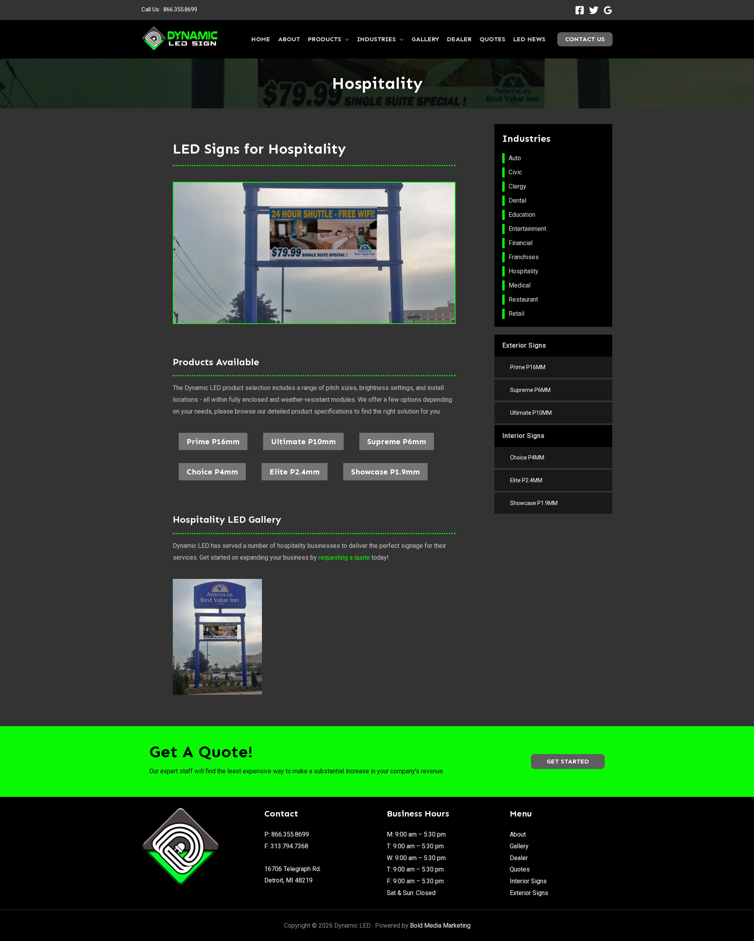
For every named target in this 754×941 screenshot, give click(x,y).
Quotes (520, 869)
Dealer (519, 858)
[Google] (608, 10)
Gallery (519, 846)
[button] (568, 761)
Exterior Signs (529, 893)
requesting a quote (344, 557)
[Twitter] (593, 10)
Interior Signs (528, 881)
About (518, 834)
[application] (345, 39)
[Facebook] (579, 10)
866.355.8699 (180, 9)
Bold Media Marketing (440, 925)
